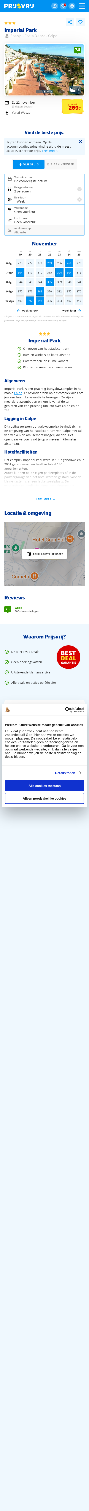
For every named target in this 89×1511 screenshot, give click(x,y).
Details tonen (65, 772)
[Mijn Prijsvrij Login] (71, 6)
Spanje (16, 35)
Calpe (52, 35)
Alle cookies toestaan (45, 786)
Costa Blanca (34, 35)
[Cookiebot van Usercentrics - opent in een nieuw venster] (65, 709)
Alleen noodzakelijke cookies (44, 798)
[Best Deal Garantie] (68, 657)
